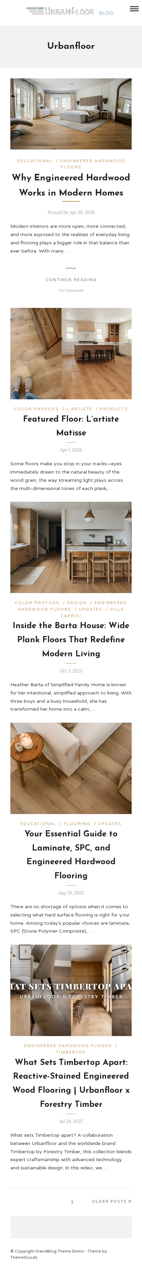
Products (114, 409)
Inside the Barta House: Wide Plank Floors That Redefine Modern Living (71, 640)
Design (77, 603)
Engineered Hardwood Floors (68, 1046)
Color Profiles (36, 409)
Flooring (77, 824)
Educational (35, 161)
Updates (90, 609)
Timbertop (71, 1052)
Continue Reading (71, 280)
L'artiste (79, 409)
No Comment (71, 290)
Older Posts (109, 1202)
